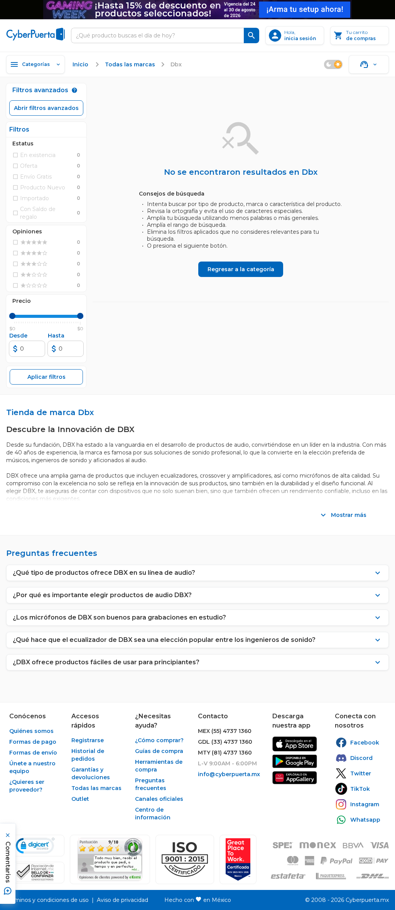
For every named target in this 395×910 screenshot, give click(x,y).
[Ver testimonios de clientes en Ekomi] (110, 859)
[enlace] (294, 743)
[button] (185, 859)
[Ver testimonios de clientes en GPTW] (238, 859)
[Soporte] (369, 64)
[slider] (12, 316)
